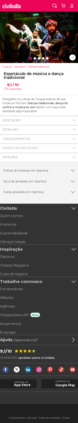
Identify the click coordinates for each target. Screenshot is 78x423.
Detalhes (10, 129)
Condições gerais (17, 418)
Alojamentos (10, 324)
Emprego (8, 332)
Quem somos (11, 216)
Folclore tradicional (38, 66)
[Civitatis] (11, 6)
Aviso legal (32, 418)
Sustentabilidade (14, 233)
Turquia (6, 66)
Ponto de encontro (20, 148)
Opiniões (10, 157)
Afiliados (7, 298)
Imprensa (8, 224)
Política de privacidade (49, 418)
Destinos (7, 257)
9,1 (12, 84)
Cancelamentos (16, 139)
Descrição (11, 120)
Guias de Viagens (14, 274)
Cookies (66, 418)
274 (6, 89)
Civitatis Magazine (14, 265)
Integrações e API (14, 315)
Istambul (20, 66)
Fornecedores (11, 289)
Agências (7, 306)
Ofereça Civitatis (13, 242)
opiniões (15, 89)
